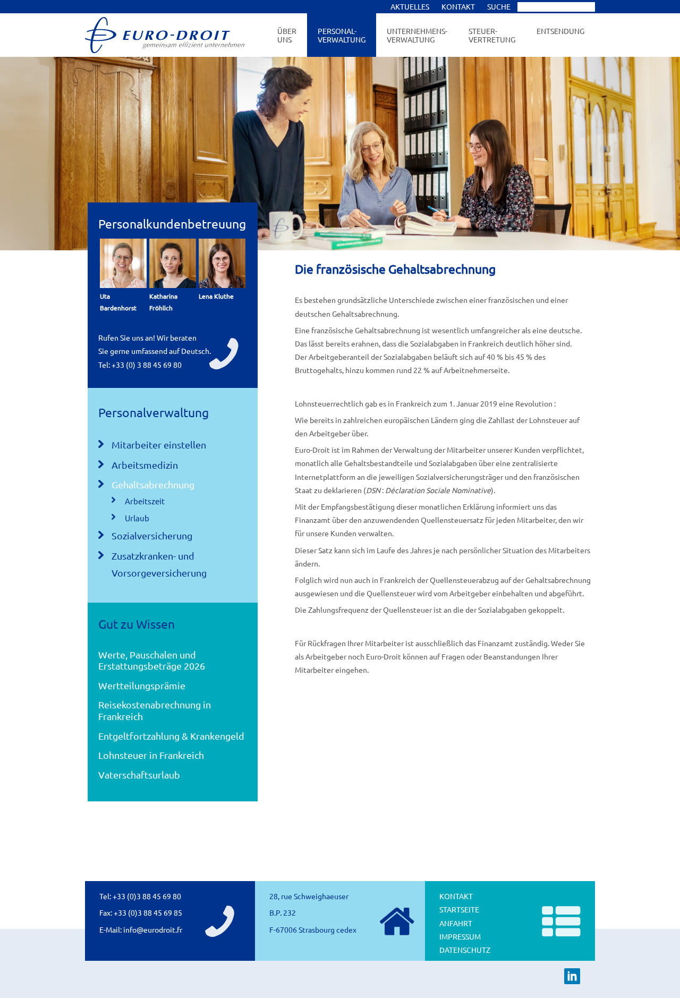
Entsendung (560, 31)
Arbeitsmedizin (145, 464)
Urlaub (137, 518)
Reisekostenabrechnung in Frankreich (154, 710)
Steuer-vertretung (492, 35)
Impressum (460, 936)
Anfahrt (455, 923)
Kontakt (456, 896)
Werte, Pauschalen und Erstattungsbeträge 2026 (151, 660)
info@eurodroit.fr (152, 929)
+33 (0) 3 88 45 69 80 (147, 364)
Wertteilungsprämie (141, 685)
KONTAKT (458, 6)
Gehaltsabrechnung (153, 484)
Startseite (459, 909)
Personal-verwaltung (342, 35)
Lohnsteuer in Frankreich (151, 754)
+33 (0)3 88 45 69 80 (147, 896)
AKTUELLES (409, 6)
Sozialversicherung (152, 535)
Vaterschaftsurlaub (139, 774)
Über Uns (286, 35)
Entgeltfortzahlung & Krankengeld (171, 735)
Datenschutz (464, 949)
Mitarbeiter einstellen (159, 444)
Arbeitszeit (145, 501)
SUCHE (499, 6)
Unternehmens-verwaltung (417, 35)
